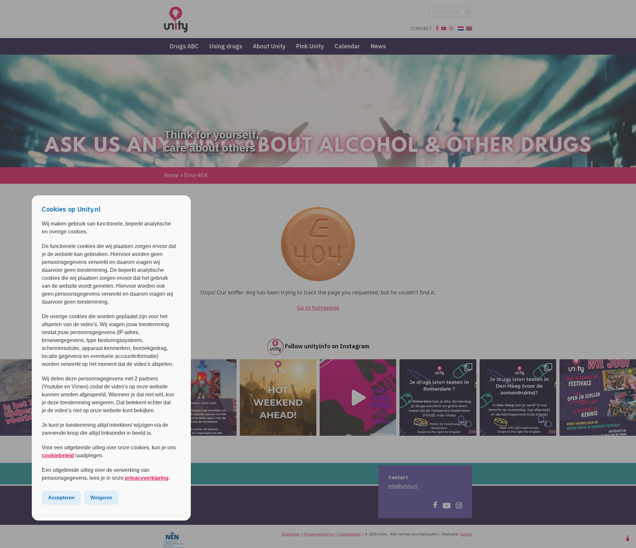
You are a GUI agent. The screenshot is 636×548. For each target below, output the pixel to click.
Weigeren (101, 497)
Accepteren (61, 497)
